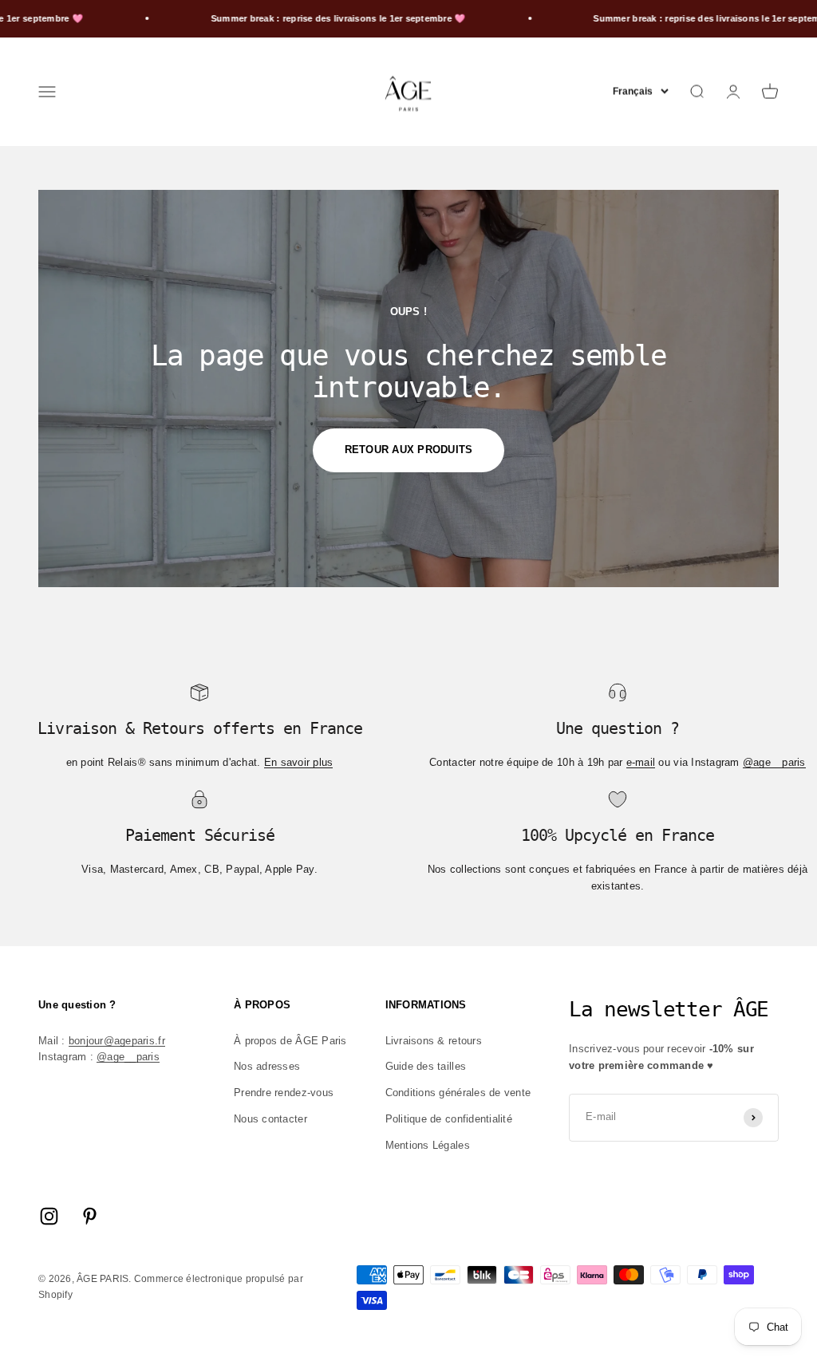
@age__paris (774, 762)
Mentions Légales (427, 1145)
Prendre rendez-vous (284, 1093)
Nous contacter (270, 1119)
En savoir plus (299, 762)
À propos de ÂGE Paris (290, 1041)
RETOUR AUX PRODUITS (409, 450)
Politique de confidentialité (448, 1119)
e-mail (641, 762)
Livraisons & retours (433, 1041)
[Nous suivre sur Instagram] (49, 1216)
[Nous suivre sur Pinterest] (90, 1216)
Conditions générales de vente (458, 1093)
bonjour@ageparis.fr (117, 1041)
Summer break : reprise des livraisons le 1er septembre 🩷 (307, 18)
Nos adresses (267, 1066)
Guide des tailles (425, 1066)
